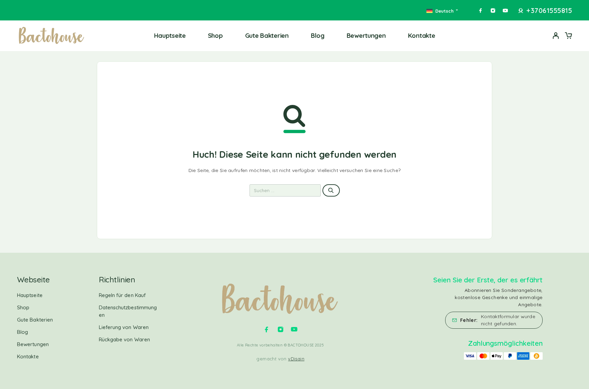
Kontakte (421, 35)
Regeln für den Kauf (122, 295)
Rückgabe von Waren (124, 339)
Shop (215, 35)
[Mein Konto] (556, 35)
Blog (317, 35)
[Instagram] (493, 10)
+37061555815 (549, 10)
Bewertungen (366, 35)
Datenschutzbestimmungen (128, 311)
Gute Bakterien (267, 35)
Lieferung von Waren (124, 327)
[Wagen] (568, 36)
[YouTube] (505, 10)
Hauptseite (170, 35)
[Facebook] (480, 10)
